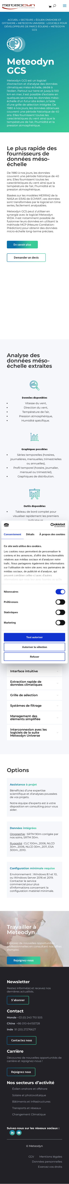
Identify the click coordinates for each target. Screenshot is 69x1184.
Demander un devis (26, 257)
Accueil (13, 19)
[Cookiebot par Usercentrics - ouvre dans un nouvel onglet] (50, 525)
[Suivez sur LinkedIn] (12, 1132)
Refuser (34, 656)
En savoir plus (22, 244)
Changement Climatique (29, 1114)
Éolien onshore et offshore (29, 1089)
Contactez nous (21, 1040)
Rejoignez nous (21, 1072)
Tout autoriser (34, 637)
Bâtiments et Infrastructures (31, 1101)
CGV (31, 1156)
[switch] (60, 602)
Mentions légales (50, 1156)
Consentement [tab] (12, 534)
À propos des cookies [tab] (52, 534)
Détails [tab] (30, 534)
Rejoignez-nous (24, 960)
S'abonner (18, 1000)
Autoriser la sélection (34, 646)
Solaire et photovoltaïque (29, 1095)
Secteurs (27, 19)
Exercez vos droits (50, 1167)
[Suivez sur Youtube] (19, 1132)
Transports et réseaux (26, 1108)
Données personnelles (47, 1161)
